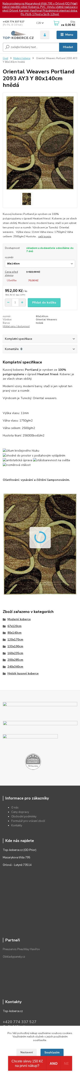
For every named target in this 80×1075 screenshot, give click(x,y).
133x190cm (15, 646)
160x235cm (15, 653)
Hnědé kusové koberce (23, 673)
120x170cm (15, 640)
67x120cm (14, 626)
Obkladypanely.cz (14, 957)
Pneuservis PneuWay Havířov (21, 949)
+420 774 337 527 (13, 21)
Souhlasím (52, 1052)
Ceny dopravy (20, 812)
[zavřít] (74, 4)
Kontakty (16, 825)
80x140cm (14, 633)
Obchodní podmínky (23, 816)
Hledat (68, 47)
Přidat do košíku (44, 302)
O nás (15, 808)
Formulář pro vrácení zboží (28, 821)
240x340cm (15, 667)
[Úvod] (18, 35)
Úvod (5, 58)
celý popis (44, 236)
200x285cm (15, 660)
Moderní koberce (21, 58)
